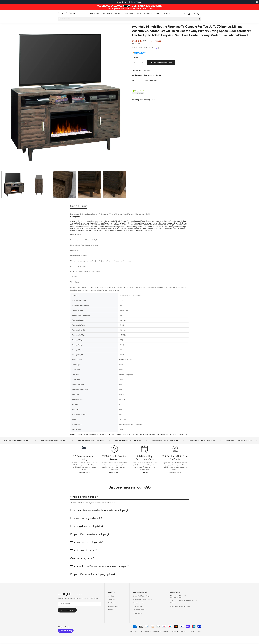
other (166, 13)
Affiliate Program (113, 606)
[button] (198, 13)
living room (94, 13)
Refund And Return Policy (141, 596)
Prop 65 (110, 610)
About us (111, 596)
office (138, 13)
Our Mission (112, 603)
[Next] (153, 2)
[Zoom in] (122, 28)
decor (158, 13)
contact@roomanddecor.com (180, 606)
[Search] (184, 13)
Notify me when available (161, 62)
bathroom (148, 13)
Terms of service (138, 603)
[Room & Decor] (67, 13)
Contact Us (111, 599)
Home (72, 434)
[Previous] (105, 2)
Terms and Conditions (140, 610)
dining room (107, 13)
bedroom (118, 13)
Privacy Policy (137, 606)
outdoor (129, 13)
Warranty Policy (138, 613)
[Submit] (199, 19)
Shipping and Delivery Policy (142, 599)
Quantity (135, 57)
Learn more (83, 473)
